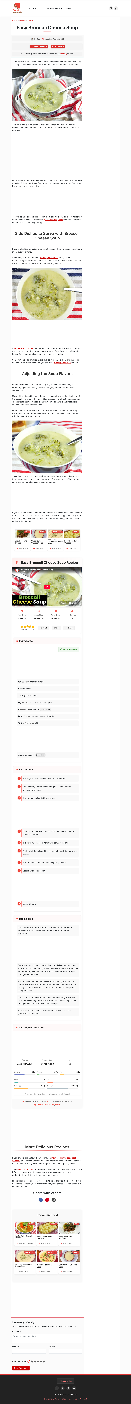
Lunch (30, 20)
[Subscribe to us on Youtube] (74, 1388)
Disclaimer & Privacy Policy (55, 1399)
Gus (38, 39)
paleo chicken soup (25, 1169)
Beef (27, 532)
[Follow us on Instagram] (68, 1388)
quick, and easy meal (53, 220)
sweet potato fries (62, 363)
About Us (73, 1399)
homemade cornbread (24, 348)
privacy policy (62, 54)
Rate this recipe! (19, 1361)
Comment (16, 1331)
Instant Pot (57, 532)
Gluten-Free (49, 1105)
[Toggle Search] (111, 8)
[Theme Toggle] (116, 8)
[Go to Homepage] (17, 8)
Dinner (42, 532)
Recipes (22, 20)
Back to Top (66, 1381)
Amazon (46, 709)
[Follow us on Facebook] (57, 1388)
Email (52, 1347)
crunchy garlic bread (49, 257)
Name (15, 1347)
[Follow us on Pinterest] (63, 1388)
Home (14, 20)
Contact (83, 1399)
